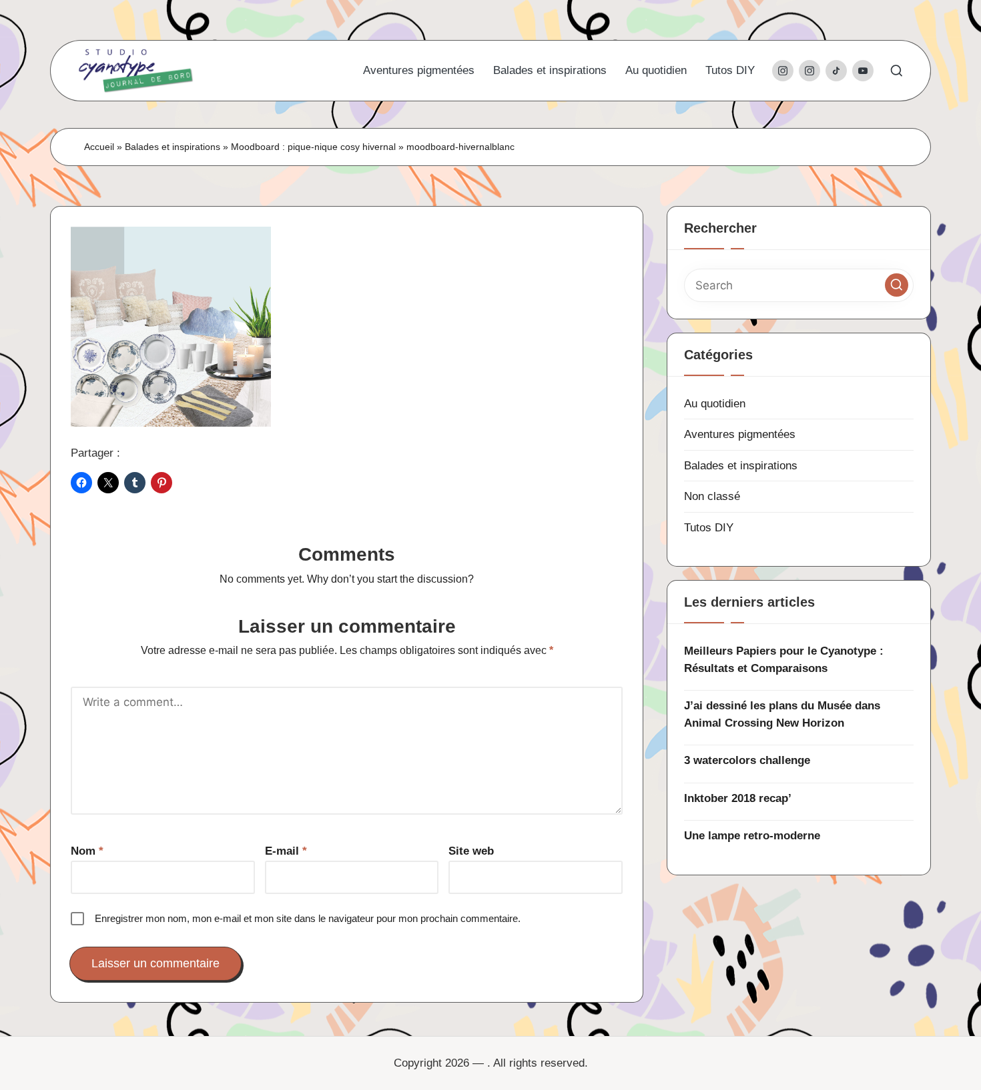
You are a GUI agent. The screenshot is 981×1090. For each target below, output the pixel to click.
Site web (471, 851)
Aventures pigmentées (739, 434)
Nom (87, 851)
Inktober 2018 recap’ (737, 798)
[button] (896, 285)
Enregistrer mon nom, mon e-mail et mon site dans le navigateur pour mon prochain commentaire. (308, 918)
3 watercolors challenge (747, 760)
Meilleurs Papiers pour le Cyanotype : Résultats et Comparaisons (784, 660)
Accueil (99, 146)
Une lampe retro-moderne (752, 835)
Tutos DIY (708, 527)
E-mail (286, 851)
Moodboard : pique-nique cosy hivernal (313, 146)
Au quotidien (714, 403)
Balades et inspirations (172, 146)
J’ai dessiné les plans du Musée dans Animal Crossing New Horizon (782, 714)
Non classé (712, 496)
